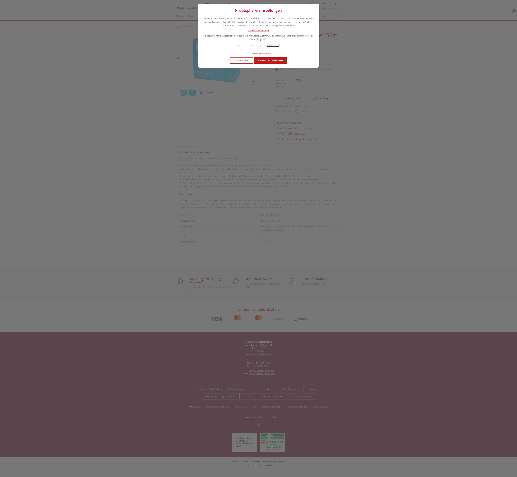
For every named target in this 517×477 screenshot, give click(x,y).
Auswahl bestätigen (241, 60)
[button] (258, 53)
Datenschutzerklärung (258, 30)
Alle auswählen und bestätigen (270, 60)
